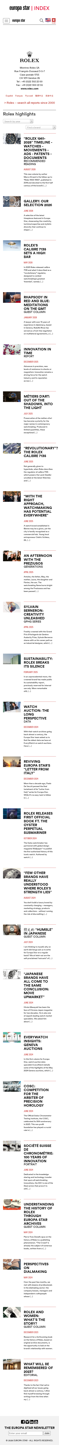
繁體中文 (39, 96)
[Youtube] (36, 1421)
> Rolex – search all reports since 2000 (29, 102)
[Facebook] (23, 1421)
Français (19, 96)
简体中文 (49, 96)
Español (9, 96)
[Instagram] (27, 1421)
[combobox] (18, 121)
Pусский (29, 96)
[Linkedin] (32, 1421)
